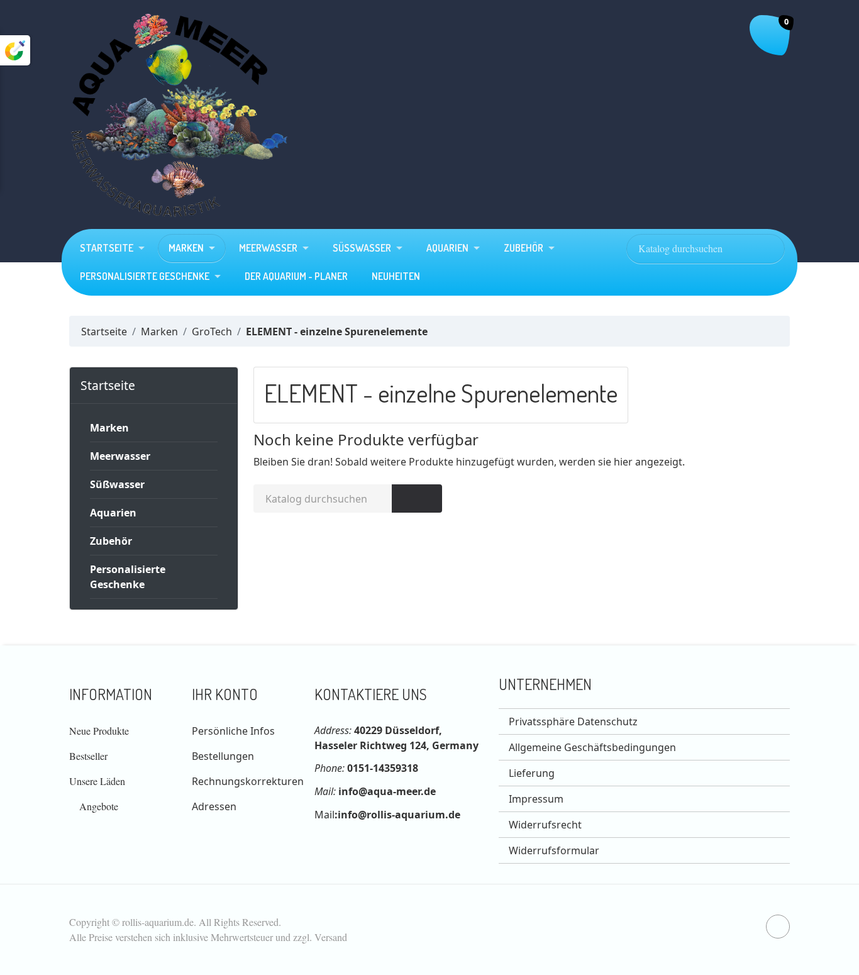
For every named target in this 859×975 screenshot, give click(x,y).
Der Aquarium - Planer (296, 276)
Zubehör (523, 248)
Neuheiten (396, 276)
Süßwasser (362, 248)
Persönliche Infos (233, 731)
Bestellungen (223, 756)
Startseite (106, 248)
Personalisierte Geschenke (144, 276)
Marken (186, 248)
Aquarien (447, 248)
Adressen (214, 806)
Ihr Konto (225, 694)
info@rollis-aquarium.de (399, 815)
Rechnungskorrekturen (248, 781)
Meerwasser (268, 248)
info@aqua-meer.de (387, 791)
